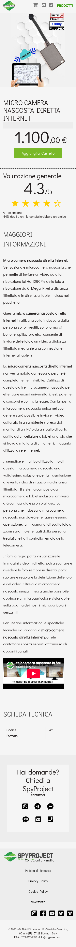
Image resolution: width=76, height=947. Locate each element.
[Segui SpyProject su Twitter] (61, 913)
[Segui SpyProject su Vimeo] (70, 913)
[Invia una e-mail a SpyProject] (45, 7)
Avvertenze (38, 902)
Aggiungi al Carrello (38, 153)
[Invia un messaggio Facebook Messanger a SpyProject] (50, 806)
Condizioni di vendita (39, 860)
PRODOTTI (65, 5)
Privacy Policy (38, 881)
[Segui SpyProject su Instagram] (34, 913)
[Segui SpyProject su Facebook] (43, 913)
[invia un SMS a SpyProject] (25, 819)
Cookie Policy (38, 891)
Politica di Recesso (38, 870)
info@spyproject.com (50, 937)
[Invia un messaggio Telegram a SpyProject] (37, 806)
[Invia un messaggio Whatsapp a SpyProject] (25, 806)
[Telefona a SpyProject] (52, 7)
